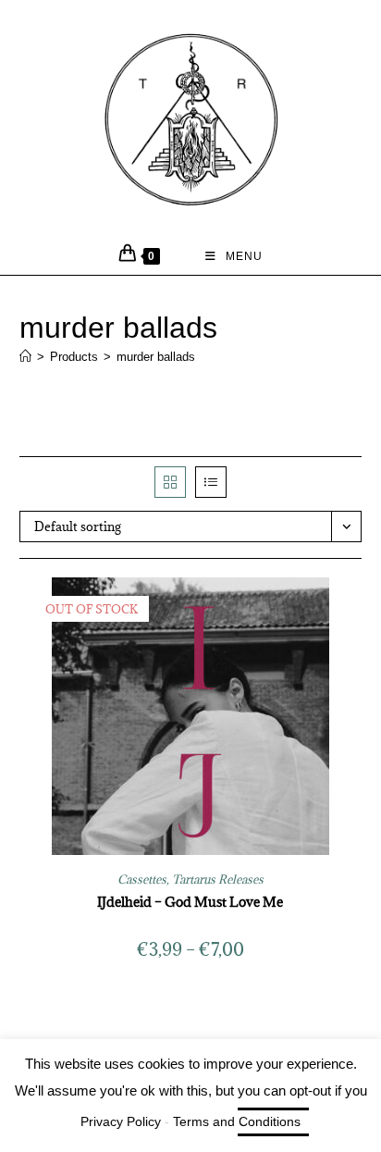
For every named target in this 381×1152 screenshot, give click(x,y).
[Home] (25, 357)
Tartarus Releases (218, 879)
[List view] (211, 482)
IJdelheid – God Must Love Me (190, 901)
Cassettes (141, 879)
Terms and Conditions (237, 1121)
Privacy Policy (120, 1121)
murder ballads (156, 357)
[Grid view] (170, 482)
